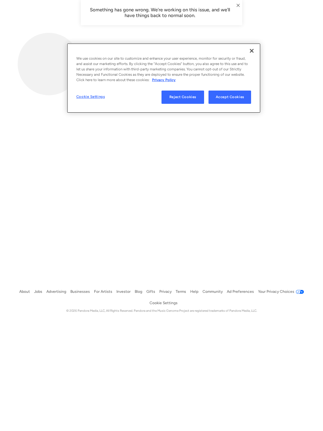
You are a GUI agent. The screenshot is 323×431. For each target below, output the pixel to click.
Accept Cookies (230, 97)
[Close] (252, 51)
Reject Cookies (182, 97)
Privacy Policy (164, 80)
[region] (164, 78)
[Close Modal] (238, 5)
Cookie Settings (90, 96)
